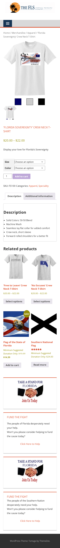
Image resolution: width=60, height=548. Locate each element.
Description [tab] (14, 196)
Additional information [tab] (39, 196)
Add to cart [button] (12, 365)
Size (7, 161)
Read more (39, 364)
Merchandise (18, 32)
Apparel (31, 32)
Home (6, 32)
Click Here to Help (30, 444)
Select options (14, 301)
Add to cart (21, 176)
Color (8, 168)
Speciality (44, 185)
